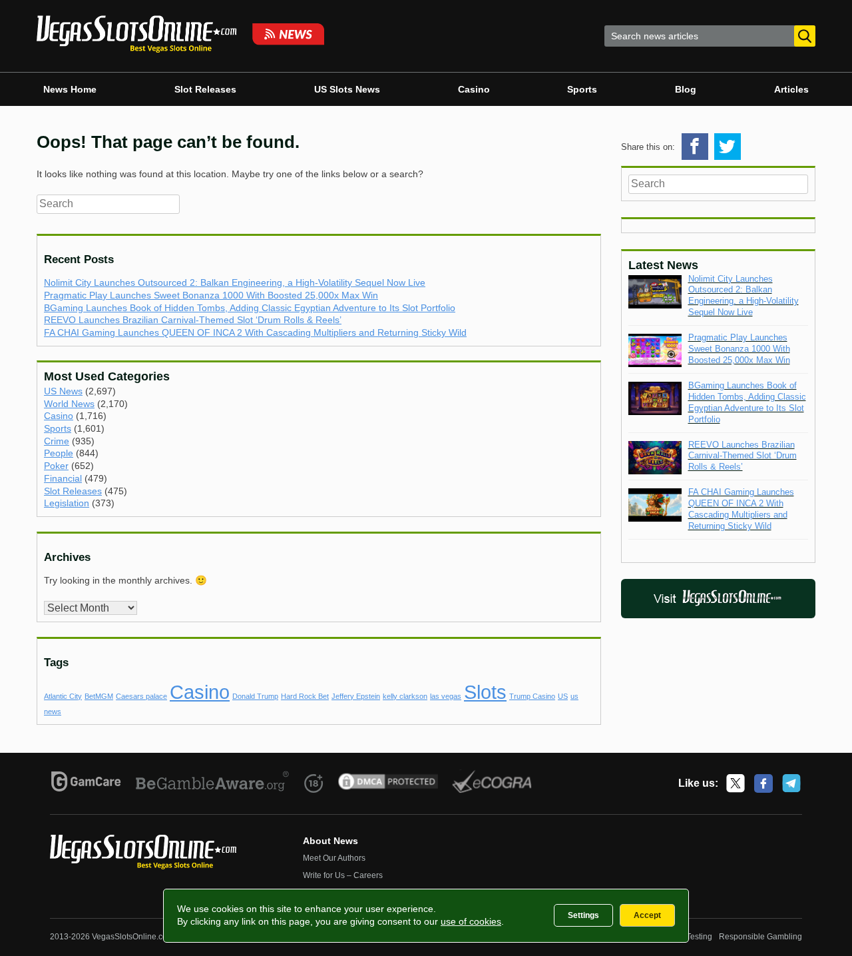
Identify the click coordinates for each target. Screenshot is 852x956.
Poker (56, 465)
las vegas (445, 696)
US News (63, 391)
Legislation (66, 503)
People (58, 453)
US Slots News (347, 89)
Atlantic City (63, 696)
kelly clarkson (405, 696)
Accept (647, 915)
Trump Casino (532, 696)
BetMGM (99, 696)
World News (69, 403)
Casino (474, 89)
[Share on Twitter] (727, 146)
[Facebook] (763, 783)
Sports (582, 89)
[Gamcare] (86, 783)
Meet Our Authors (334, 858)
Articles (791, 89)
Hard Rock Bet (305, 696)
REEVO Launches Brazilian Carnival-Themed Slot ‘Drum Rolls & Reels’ (192, 319)
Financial (63, 478)
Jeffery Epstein (355, 696)
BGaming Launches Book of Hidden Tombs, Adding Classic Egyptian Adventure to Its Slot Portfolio (249, 307)
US (563, 696)
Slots (485, 692)
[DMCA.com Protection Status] (388, 783)
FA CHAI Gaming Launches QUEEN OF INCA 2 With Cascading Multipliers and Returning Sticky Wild (255, 332)
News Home (70, 89)
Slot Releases (205, 89)
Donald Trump (255, 696)
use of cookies (471, 921)
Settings (583, 915)
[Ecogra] (492, 783)
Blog (685, 89)
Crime (56, 441)
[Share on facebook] (695, 146)
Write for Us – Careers (343, 875)
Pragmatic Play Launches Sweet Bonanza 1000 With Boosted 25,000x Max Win (211, 295)
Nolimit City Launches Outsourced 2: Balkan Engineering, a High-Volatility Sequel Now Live (234, 282)
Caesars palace (141, 696)
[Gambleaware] (213, 783)
